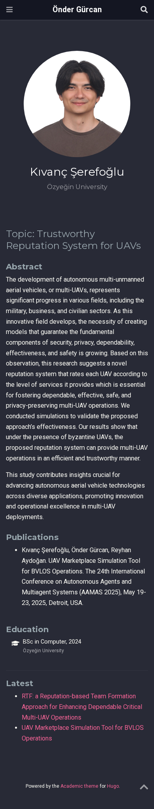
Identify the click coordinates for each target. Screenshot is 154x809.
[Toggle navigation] (9, 9)
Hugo (113, 786)
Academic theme (79, 786)
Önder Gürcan (77, 9)
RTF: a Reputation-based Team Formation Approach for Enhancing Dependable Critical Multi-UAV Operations (82, 706)
